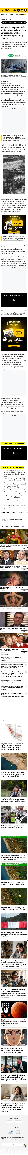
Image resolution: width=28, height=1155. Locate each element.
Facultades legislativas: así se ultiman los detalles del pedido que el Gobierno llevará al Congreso (12, 659)
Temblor (12, 14)
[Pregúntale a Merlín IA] (25, 1145)
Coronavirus (21, 512)
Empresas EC (22, 14)
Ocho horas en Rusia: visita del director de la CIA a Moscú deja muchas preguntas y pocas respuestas (12, 687)
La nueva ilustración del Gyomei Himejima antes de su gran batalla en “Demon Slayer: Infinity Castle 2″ (13, 1050)
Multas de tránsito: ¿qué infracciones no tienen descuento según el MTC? (13, 826)
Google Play (18, 1121)
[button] (14, 300)
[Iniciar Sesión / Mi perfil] (25, 10)
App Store (10, 1121)
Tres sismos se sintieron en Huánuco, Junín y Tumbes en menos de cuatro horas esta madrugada (13, 857)
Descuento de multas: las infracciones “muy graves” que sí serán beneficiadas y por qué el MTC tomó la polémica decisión (12, 666)
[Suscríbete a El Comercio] (21, 10)
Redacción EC (6, 81)
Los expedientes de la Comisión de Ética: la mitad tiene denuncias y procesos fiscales (11, 681)
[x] (10, 1127)
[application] (14, 300)
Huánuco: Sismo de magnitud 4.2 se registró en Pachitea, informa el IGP (13, 883)
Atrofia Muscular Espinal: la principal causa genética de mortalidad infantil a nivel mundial (13, 801)
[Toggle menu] (2, 10)
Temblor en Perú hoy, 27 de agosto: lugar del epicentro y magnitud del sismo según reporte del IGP (12, 774)
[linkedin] (18, 1127)
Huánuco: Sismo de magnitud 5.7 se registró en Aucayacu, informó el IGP (13, 908)
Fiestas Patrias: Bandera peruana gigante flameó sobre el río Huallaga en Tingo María (14, 934)
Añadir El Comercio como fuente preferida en (14, 22)
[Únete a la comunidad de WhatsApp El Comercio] (11, 55)
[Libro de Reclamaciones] (18, 1132)
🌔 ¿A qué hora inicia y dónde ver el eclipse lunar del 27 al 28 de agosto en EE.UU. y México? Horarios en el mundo (13, 1022)
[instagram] (13, 1127)
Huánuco (13, 512)
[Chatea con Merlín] (18, 10)
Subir (13, 1144)
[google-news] (21, 1127)
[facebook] (7, 1127)
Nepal (16, 14)
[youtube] (15, 1127)
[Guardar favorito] (22, 55)
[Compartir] (25, 55)
